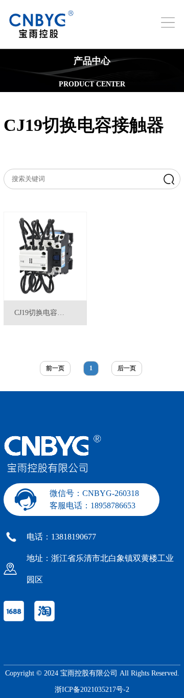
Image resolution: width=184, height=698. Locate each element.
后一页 (127, 368)
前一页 (55, 368)
